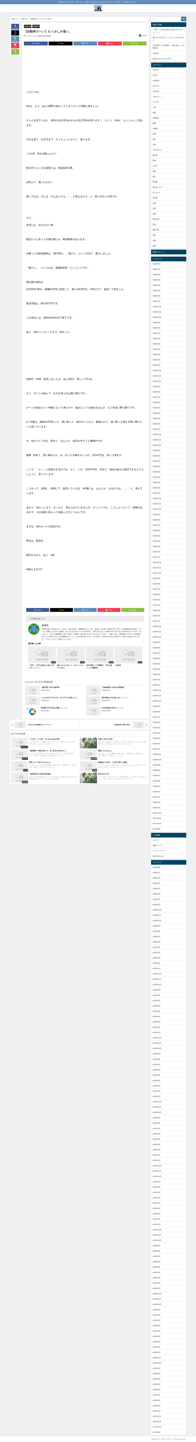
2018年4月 (156, 791)
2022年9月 (156, 514)
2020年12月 (157, 626)
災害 (154, 208)
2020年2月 (156, 679)
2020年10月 (157, 637)
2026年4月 (156, 285)
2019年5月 (156, 727)
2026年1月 (156, 301)
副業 (154, 134)
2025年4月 (156, 349)
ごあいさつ (157, 96)
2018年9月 (156, 765)
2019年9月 (156, 706)
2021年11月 (157, 567)
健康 (154, 123)
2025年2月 (156, 360)
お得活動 (156, 80)
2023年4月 (156, 477)
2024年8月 (156, 392)
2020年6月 (156, 658)
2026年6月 (156, 274)
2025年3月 (156, 354)
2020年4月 (156, 669)
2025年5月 (156, 344)
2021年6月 (156, 594)
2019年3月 (156, 738)
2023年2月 (156, 488)
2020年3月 (156, 674)
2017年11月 (157, 818)
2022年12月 (157, 498)
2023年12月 (157, 434)
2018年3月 (156, 797)
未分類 (155, 198)
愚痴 (154, 171)
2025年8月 (156, 328)
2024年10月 (157, 381)
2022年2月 (156, 552)
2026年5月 (156, 280)
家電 (154, 160)
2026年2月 (156, 296)
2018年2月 (156, 802)
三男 (154, 107)
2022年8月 (156, 520)
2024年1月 (156, 429)
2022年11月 (157, 504)
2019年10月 (157, 701)
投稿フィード (157, 845)
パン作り (156, 102)
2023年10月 (157, 445)
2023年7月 (156, 461)
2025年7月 (156, 333)
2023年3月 (156, 482)
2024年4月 (156, 413)
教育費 (155, 182)
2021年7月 (156, 589)
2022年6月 (156, 530)
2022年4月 (156, 541)
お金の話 (28, 26)
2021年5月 (156, 600)
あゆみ (144, 35)
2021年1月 (156, 621)
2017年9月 (156, 829)
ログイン (156, 840)
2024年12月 (157, 370)
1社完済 (155, 53)
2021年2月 (156, 615)
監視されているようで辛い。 (163, 58)
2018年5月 (156, 786)
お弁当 (155, 75)
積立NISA (156, 219)
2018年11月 (157, 754)
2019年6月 (156, 722)
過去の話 (156, 230)
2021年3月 (156, 610)
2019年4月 (156, 733)
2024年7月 (156, 397)
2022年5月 (156, 536)
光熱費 (155, 128)
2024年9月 (156, 386)
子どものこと (157, 150)
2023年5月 (156, 472)
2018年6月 (156, 781)
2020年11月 (157, 631)
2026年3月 (156, 290)
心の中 (155, 166)
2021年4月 (156, 605)
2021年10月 (157, 573)
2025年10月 (157, 317)
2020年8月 (156, 648)
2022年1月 (156, 557)
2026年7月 (156, 269)
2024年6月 (156, 402)
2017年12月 (157, 813)
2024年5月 (156, 408)
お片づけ (156, 86)
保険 (154, 112)
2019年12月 (157, 690)
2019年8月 (156, 711)
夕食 (154, 144)
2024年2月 (156, 424)
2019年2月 (156, 743)
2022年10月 (157, 509)
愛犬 (154, 176)
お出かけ (156, 70)
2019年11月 (157, 695)
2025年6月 (156, 338)
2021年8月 (156, 584)
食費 (154, 246)
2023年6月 (156, 466)
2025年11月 (157, 312)
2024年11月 (157, 376)
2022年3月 (156, 546)
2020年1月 (156, 685)
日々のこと (157, 192)
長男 (154, 240)
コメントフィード (159, 851)
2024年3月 (156, 418)
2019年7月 (156, 717)
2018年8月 (156, 770)
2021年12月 (157, 562)
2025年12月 (157, 306)
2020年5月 (156, 664)
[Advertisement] (85, 65)
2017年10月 (157, 823)
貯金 (154, 224)
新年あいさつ (157, 187)
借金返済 (36, 26)
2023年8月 (156, 456)
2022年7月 (156, 525)
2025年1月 (156, 365)
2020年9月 (156, 642)
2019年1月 (156, 749)
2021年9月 (156, 578)
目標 (154, 214)
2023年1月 (156, 493)
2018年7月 (156, 775)
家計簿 (155, 155)
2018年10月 (157, 759)
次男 (154, 203)
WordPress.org (158, 856)
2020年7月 (156, 653)
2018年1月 (156, 807)
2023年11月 (157, 440)
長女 (154, 235)
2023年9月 (156, 450)
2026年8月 (156, 264)
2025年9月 (156, 322)
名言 (154, 139)
